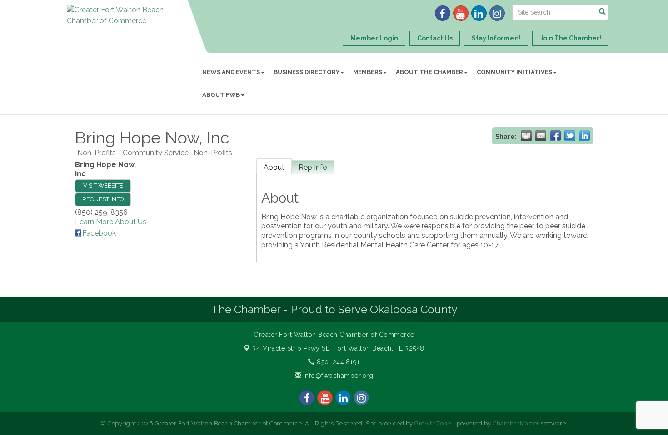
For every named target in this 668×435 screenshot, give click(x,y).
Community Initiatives (514, 72)
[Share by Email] (540, 135)
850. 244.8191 (337, 362)
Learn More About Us (110, 222)
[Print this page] (526, 135)
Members (367, 72)
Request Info (103, 199)
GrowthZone (432, 423)
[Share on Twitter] (569, 135)
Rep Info (313, 167)
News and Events (231, 72)
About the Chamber (429, 72)
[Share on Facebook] (555, 135)
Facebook (99, 233)
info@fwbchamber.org (337, 375)
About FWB (221, 94)
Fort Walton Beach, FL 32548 (338, 348)
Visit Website (103, 185)
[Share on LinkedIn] (584, 135)
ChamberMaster (516, 423)
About (274, 167)
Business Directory (306, 72)
